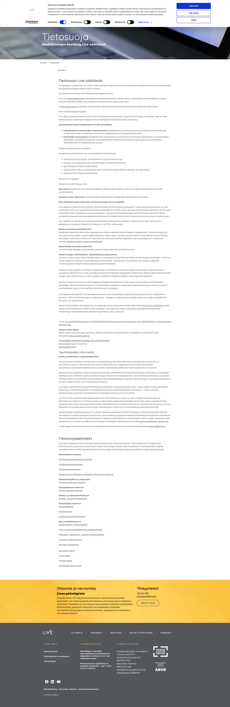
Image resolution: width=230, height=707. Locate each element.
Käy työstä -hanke (67, 550)
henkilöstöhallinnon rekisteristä (153, 421)
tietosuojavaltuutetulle (79, 336)
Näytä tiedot (143, 22)
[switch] (87, 22)
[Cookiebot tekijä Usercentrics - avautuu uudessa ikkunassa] (31, 22)
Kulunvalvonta (65, 511)
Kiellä (193, 20)
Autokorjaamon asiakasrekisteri (73, 524)
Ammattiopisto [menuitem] (51, 651)
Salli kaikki (193, 6)
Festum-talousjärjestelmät (71, 490)
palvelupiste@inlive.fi (146, 596)
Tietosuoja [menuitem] (63, 689)
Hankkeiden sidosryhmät (70, 565)
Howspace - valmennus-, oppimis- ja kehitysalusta (81, 534)
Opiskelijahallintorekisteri (71, 464)
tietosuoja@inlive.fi (67, 347)
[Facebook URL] (46, 681)
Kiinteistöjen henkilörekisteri (72, 516)
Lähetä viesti (148, 603)
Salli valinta (193, 13)
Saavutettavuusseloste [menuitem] (88, 689)
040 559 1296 (143, 593)
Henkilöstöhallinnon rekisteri (72, 482)
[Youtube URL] (58, 681)
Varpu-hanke (65, 555)
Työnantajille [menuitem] (50, 661)
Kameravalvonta (66, 506)
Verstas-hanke (65, 560)
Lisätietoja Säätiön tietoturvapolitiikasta (84, 241)
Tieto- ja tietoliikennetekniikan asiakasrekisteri (80, 529)
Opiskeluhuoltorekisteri (69, 469)
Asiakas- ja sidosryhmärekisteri (73, 498)
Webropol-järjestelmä (69, 544)
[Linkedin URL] (52, 681)
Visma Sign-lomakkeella (153, 305)
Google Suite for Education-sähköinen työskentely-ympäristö (86, 474)
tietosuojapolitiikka (76, 98)
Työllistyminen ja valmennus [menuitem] (57, 656)
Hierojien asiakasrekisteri (70, 539)
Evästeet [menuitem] (73, 689)
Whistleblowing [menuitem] (50, 689)
